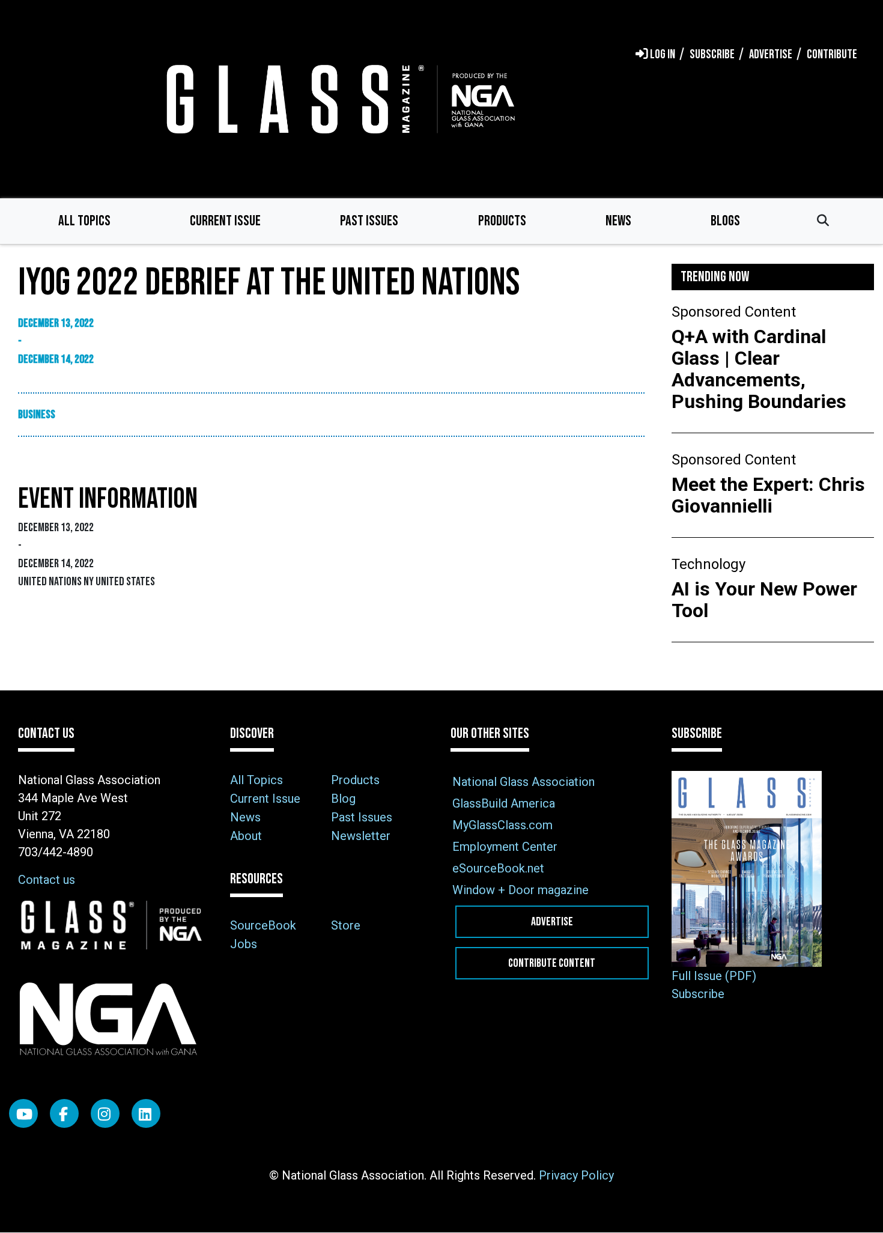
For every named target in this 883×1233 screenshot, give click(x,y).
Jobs (243, 944)
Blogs (725, 221)
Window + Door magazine (520, 890)
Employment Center (504, 846)
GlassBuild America (503, 803)
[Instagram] (105, 1113)
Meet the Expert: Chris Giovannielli (768, 495)
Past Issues (369, 221)
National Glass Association (523, 782)
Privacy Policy (576, 1175)
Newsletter (360, 836)
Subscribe (698, 994)
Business (36, 414)
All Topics (84, 221)
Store (345, 925)
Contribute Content (551, 963)
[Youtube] (23, 1113)
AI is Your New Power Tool (764, 599)
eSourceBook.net (498, 868)
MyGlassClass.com (502, 825)
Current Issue (225, 221)
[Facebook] (64, 1113)
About (246, 836)
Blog (343, 798)
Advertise (552, 922)
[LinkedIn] (146, 1113)
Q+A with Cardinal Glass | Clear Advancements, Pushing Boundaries (759, 369)
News (618, 221)
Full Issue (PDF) (714, 976)
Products (502, 221)
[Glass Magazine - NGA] (338, 98)
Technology (708, 564)
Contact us (46, 879)
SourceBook (263, 925)
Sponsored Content (734, 311)
